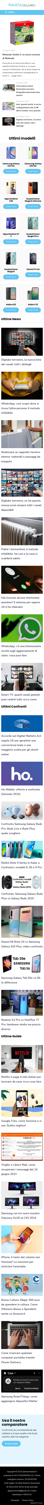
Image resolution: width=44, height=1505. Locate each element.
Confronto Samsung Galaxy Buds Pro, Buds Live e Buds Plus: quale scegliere (21, 828)
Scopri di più (11, 171)
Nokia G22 (11, 304)
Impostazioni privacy (36, 1503)
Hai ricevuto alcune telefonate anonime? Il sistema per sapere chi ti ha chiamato (20, 602)
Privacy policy (27, 1500)
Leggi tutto (16, 76)
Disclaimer (15, 1500)
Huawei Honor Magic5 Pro (33, 235)
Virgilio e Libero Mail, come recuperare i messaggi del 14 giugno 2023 (19, 1169)
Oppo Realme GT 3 (11, 235)
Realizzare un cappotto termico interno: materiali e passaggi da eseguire (20, 456)
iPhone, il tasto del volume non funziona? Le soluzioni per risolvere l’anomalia (20, 1261)
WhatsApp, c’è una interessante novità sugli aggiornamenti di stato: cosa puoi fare (21, 650)
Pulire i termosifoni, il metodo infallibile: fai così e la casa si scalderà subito (19, 553)
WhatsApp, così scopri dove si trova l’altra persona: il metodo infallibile (20, 408)
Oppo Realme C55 (11, 200)
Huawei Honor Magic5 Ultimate (33, 200)
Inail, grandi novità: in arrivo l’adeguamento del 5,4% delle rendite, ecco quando (28, 107)
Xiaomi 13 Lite (33, 269)
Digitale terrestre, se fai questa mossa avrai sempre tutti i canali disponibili (21, 505)
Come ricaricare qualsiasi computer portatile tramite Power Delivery (18, 1357)
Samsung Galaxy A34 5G (11, 164)
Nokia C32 (33, 304)
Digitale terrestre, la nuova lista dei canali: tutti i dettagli (28, 122)
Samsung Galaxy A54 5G (33, 164)
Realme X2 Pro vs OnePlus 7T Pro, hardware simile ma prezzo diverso (21, 1024)
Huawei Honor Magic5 (11, 270)
